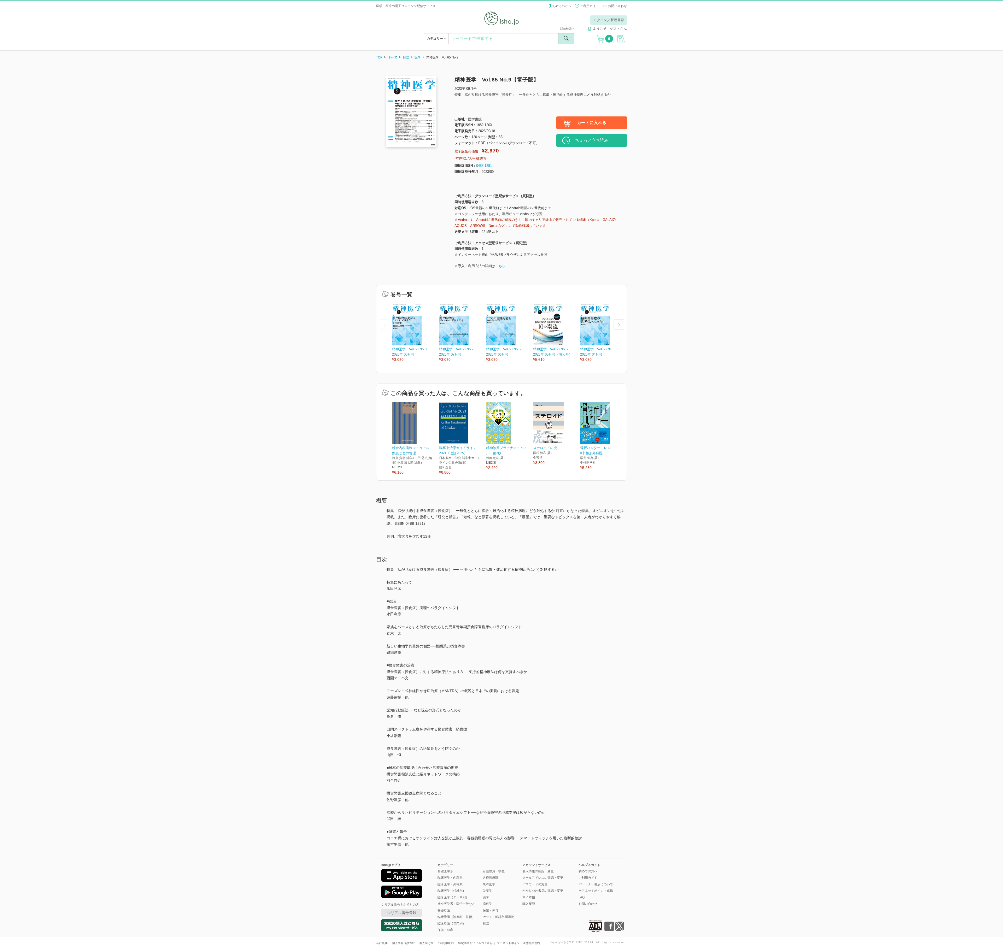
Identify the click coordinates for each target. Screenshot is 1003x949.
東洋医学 (489, 884)
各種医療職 (490, 878)
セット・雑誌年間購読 (498, 917)
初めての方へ (561, 6)
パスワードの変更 (534, 884)
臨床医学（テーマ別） (453, 897)
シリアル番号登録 (401, 913)
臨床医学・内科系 (450, 878)
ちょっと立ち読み (591, 140)
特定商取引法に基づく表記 (475, 943)
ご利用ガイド (589, 6)
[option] (415, 333)
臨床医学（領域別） (452, 891)
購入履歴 (528, 904)
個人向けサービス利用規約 (436, 943)
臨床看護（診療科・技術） (456, 917)
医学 (418, 57)
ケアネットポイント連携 (596, 891)
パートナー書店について (596, 884)
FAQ (582, 897)
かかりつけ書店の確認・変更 (542, 891)
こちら (500, 266)
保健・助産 (445, 930)
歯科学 (487, 904)
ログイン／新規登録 (608, 20)
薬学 (486, 897)
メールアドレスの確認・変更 (542, 878)
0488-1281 (484, 166)
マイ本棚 (528, 897)
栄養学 (487, 891)
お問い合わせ (617, 6)
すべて (392, 57)
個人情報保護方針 (403, 943)
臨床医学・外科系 (450, 884)
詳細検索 (566, 28)
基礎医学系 (445, 871)
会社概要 (382, 943)
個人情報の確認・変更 (538, 871)
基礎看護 (444, 910)
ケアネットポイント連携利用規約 (518, 943)
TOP (379, 57)
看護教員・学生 (494, 871)
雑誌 (406, 57)
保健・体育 (490, 910)
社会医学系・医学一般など (456, 904)
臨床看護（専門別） (452, 923)
